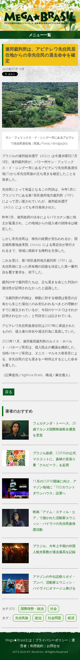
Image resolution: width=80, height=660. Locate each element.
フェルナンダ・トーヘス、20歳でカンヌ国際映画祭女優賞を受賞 (54, 429)
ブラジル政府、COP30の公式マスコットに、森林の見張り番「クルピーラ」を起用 (54, 459)
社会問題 (54, 618)
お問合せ (53, 646)
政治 (38, 618)
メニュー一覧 (40, 34)
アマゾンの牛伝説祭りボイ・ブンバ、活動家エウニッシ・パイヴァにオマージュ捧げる (54, 582)
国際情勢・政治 (32, 608)
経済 (71, 618)
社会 (53, 608)
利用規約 (36, 646)
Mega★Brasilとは (18, 640)
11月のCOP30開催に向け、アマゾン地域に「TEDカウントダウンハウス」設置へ (54, 487)
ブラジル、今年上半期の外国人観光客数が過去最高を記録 (54, 549)
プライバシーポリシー (51, 640)
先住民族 (21, 618)
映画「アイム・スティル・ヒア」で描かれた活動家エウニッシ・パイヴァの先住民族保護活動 (54, 521)
